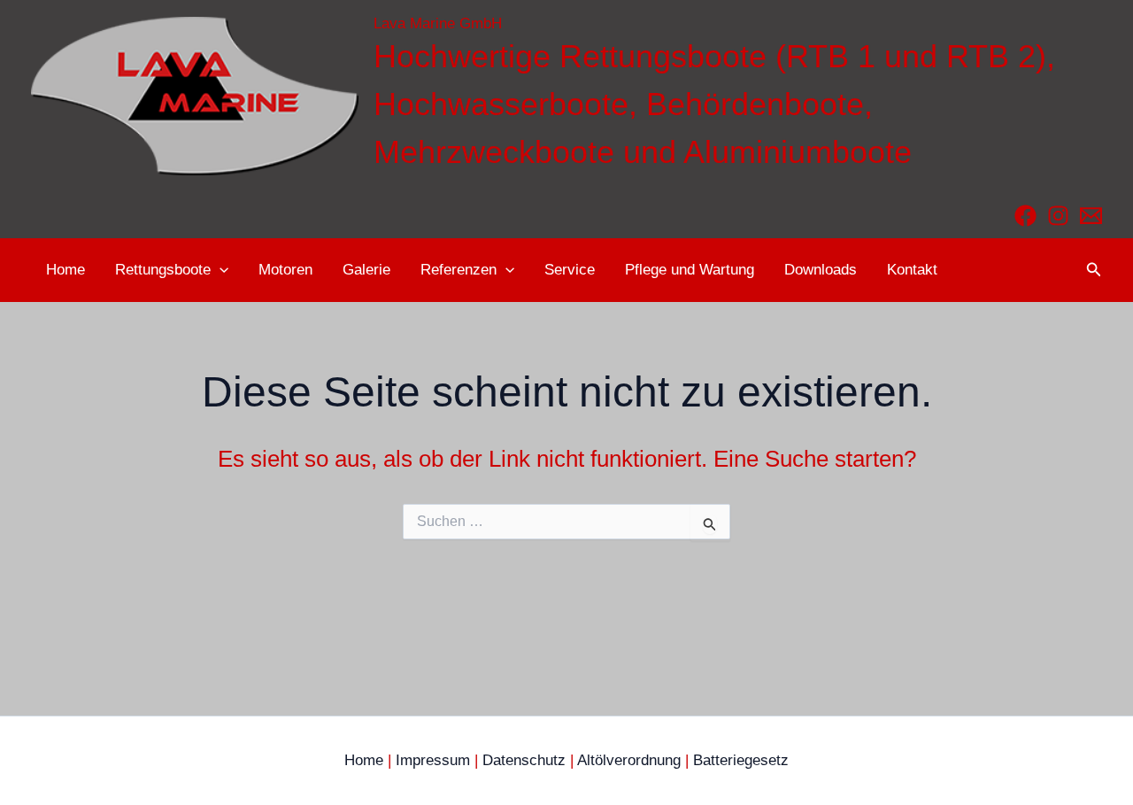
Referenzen (458, 269)
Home (65, 269)
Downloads (820, 269)
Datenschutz (524, 760)
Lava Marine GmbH (438, 23)
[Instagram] (1058, 216)
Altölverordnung (629, 760)
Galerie (366, 269)
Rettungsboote (163, 269)
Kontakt (912, 269)
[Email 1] (1091, 216)
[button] (219, 270)
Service (569, 269)
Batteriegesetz (741, 760)
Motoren (285, 269)
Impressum (433, 760)
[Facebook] (1025, 216)
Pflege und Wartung (689, 269)
